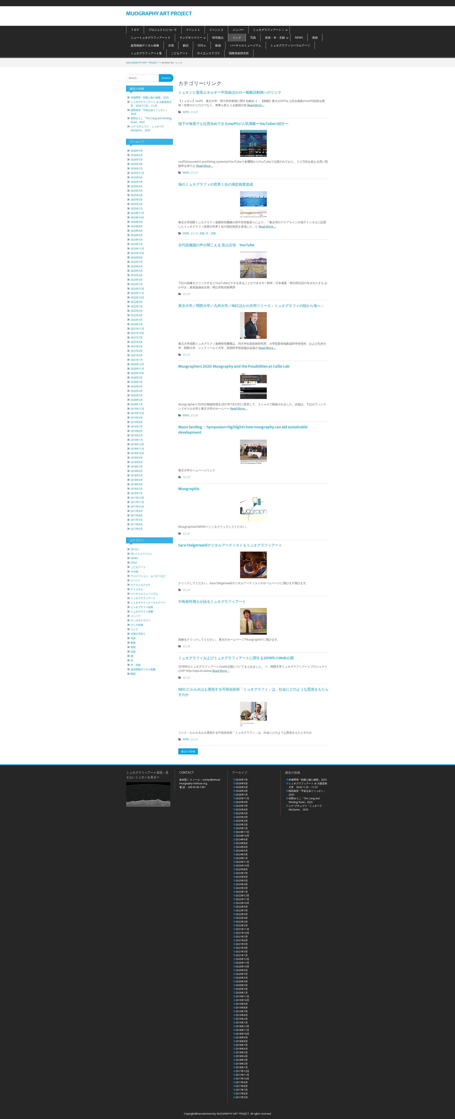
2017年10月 (137, 506)
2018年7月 (137, 466)
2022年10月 (137, 297)
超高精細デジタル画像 (145, 45)
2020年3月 (137, 395)
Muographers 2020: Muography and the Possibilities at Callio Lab (234, 366)
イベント (136, 580)
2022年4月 (137, 315)
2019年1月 (137, 439)
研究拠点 (218, 38)
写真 (253, 38)
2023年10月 (137, 253)
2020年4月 (137, 391)
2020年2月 (137, 399)
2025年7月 (137, 181)
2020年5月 (137, 386)
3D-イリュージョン (141, 553)
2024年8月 (137, 226)
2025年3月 (137, 199)
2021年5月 (137, 346)
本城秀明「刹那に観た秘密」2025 (150, 97)
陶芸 (133, 673)
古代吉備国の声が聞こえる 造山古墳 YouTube (216, 245)
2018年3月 (137, 484)
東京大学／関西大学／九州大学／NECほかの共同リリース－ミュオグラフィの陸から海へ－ (251, 305)
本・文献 (211, 233)
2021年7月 (137, 337)
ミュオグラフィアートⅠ (268, 30)
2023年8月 (137, 257)
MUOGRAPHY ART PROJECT (159, 13)
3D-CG (134, 549)
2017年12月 (137, 497)
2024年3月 (137, 239)
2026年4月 (137, 164)
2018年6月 (137, 471)
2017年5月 (137, 528)
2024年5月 (137, 235)
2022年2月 (137, 324)
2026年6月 (137, 155)
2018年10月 (137, 453)
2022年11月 (137, 293)
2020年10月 (137, 373)
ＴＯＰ (135, 30)
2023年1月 (137, 284)
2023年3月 (137, 279)
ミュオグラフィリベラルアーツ (290, 45)
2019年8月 (137, 422)
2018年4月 (137, 479)
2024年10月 (137, 217)
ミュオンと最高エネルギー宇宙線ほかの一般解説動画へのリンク (229, 92)
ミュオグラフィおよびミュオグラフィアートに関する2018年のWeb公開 (236, 658)
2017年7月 (137, 520)
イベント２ (216, 30)
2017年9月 (137, 511)
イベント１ (193, 30)
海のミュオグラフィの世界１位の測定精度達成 (215, 184)
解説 (186, 45)
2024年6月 (137, 230)
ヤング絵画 (137, 624)
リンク (237, 38)
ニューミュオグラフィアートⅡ (150, 38)
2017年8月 (137, 515)
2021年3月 (137, 355)
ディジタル (137, 589)
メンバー (238, 30)
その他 (134, 571)
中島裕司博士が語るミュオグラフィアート (212, 601)
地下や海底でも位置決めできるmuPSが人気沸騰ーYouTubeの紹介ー (233, 123)
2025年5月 (137, 190)
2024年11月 (137, 213)
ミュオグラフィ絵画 (142, 607)
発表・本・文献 (275, 38)
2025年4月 (137, 195)
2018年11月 (137, 448)
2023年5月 (137, 270)
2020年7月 (137, 382)
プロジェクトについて (162, 30)
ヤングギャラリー (191, 38)
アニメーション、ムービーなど (148, 576)
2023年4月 (137, 275)
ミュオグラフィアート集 (146, 53)
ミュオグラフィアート (143, 598)
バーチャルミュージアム (245, 45)
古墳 (171, 45)
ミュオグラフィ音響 (142, 611)
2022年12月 (137, 288)
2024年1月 (137, 244)
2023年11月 (137, 248)
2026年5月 (137, 159)
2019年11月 (137, 408)
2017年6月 (137, 524)
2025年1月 (137, 208)
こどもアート (179, 53)
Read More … (255, 105)
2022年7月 (137, 306)
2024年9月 (137, 221)
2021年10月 (137, 333)
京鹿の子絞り (138, 633)
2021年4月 (137, 350)
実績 (315, 38)
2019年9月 (137, 417)
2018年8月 (137, 462)
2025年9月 (137, 177)
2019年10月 (137, 413)
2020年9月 (137, 377)
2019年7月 (137, 426)
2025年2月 (137, 204)
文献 (201, 233)
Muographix (188, 488)
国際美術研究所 (239, 53)
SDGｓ (202, 45)
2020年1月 (137, 404)
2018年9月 (137, 457)
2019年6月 (137, 431)
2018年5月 (137, 475)
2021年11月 (137, 328)
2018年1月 (137, 493)
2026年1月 (137, 168)
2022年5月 (137, 310)
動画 (218, 45)
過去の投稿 (188, 751)
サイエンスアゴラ (208, 53)
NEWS (299, 38)
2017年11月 (137, 502)
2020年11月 (137, 368)
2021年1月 (137, 359)
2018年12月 (137, 444)
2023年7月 (137, 262)
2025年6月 (137, 186)
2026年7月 (137, 150)
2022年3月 (137, 319)
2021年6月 (137, 342)
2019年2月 (137, 435)
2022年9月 (137, 302)
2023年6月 (137, 266)
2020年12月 (137, 364)
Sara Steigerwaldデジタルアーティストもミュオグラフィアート (230, 545)
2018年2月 (137, 488)
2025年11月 (137, 173)
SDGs (134, 562)
